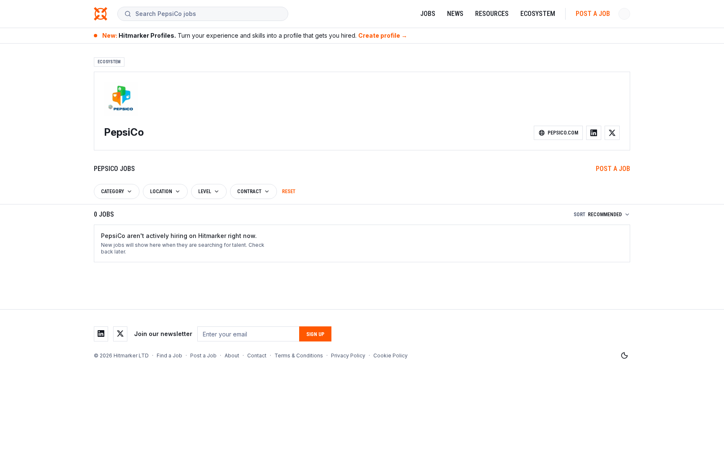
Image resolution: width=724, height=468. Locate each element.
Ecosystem (537, 14)
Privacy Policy (348, 355)
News (455, 14)
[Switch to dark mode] (624, 356)
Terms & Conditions (298, 355)
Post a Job (593, 14)
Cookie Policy (390, 355)
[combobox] (208, 14)
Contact (256, 355)
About (232, 355)
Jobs (427, 14)
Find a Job (169, 355)
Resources (492, 14)
